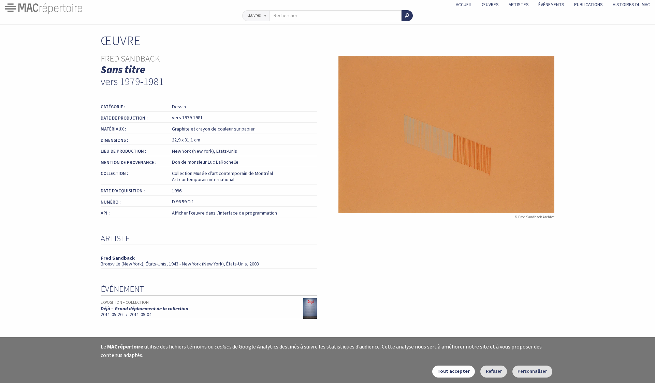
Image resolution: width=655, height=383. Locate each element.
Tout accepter (453, 371)
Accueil (464, 4)
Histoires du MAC (631, 4)
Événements (551, 4)
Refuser (494, 371)
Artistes (519, 4)
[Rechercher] (407, 15)
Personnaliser (532, 371)
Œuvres (490, 4)
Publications (588, 4)
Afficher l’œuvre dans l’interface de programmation (224, 213)
